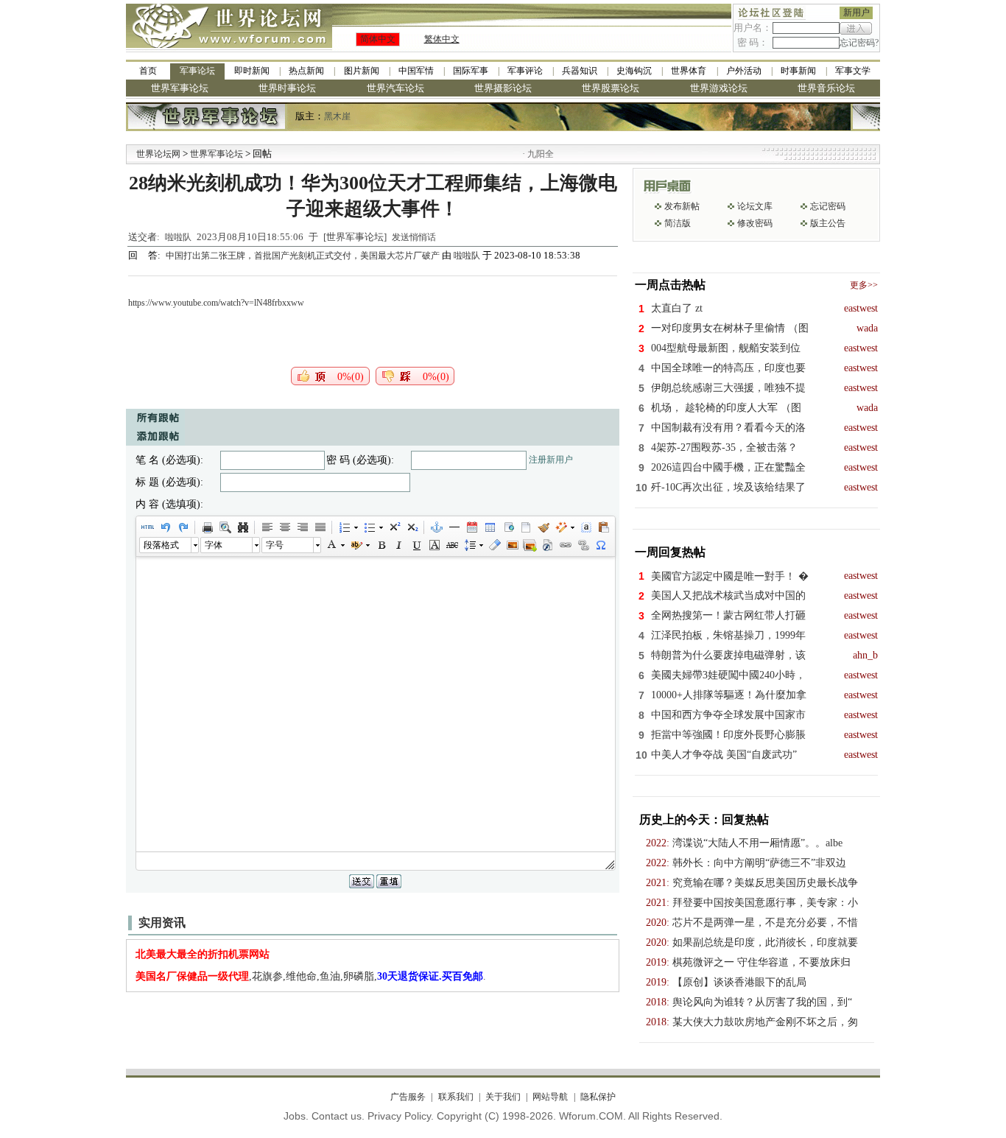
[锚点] (436, 527)
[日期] (471, 527)
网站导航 (550, 1097)
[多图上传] (529, 545)
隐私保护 (597, 1097)
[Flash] (547, 545)
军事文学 (852, 71)
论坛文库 (755, 206)
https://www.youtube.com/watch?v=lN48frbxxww (216, 303)
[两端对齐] (319, 527)
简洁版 (677, 223)
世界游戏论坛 (719, 88)
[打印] (207, 527)
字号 (275, 545)
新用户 (856, 12)
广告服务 (408, 1097)
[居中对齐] (284, 527)
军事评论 (525, 71)
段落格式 (161, 545)
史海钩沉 (634, 71)
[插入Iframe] (507, 527)
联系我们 (455, 1097)
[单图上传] (511, 545)
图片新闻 (361, 71)
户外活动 (743, 71)
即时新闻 (252, 71)
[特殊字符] (600, 545)
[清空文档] (525, 527)
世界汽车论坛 (395, 88)
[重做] (182, 527)
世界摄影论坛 (503, 88)
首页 (148, 71)
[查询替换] (242, 527)
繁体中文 (442, 39)
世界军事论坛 (179, 88)
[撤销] (165, 527)
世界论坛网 (158, 154)
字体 (213, 545)
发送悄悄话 (414, 237)
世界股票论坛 (610, 88)
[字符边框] (433, 545)
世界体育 (688, 71)
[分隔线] (453, 527)
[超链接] (564, 545)
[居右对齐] (302, 527)
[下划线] (416, 545)
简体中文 (377, 39)
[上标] (394, 527)
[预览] (224, 527)
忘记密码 (827, 206)
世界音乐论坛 (826, 88)
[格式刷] (542, 527)
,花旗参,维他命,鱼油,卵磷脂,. (311, 976)
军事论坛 (197, 71)
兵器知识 (579, 71)
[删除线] (451, 545)
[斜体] (398, 545)
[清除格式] (494, 545)
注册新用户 (551, 459)
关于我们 (503, 1097)
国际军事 (470, 71)
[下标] (411, 527)
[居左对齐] (266, 527)
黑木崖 (337, 116)
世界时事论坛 (287, 88)
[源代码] (147, 527)
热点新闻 (306, 71)
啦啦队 (178, 237)
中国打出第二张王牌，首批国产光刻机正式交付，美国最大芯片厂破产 (304, 255)
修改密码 (755, 223)
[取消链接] (582, 545)
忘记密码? (859, 43)
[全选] (585, 527)
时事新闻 (798, 71)
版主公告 (827, 223)
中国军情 (416, 71)
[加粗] (380, 545)
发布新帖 (682, 206)
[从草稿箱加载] (603, 527)
